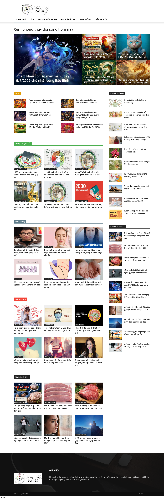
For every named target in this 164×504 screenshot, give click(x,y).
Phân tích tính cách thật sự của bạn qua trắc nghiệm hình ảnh (88, 330)
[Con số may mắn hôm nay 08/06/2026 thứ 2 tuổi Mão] (20, 116)
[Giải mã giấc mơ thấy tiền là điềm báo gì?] (115, 103)
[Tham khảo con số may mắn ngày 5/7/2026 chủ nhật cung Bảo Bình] (48, 60)
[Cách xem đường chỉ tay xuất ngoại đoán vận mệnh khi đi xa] (28, 269)
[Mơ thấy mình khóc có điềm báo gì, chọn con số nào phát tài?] (115, 310)
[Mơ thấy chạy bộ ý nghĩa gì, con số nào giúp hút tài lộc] (115, 335)
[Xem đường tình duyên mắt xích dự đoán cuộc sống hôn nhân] (58, 269)
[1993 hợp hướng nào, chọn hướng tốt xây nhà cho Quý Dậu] (28, 159)
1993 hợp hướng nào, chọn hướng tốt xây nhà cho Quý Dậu (26, 175)
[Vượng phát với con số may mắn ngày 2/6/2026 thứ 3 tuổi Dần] (67, 128)
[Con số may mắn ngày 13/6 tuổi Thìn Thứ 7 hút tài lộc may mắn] (133, 73)
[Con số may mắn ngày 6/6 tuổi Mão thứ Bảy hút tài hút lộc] (20, 128)
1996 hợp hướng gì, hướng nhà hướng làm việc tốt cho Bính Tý (56, 175)
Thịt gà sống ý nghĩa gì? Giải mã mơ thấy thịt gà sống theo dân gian (137, 235)
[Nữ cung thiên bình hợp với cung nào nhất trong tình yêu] (28, 347)
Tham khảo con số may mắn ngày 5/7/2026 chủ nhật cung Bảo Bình (136, 285)
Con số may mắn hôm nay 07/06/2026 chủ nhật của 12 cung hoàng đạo (87, 114)
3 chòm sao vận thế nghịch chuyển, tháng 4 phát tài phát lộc (88, 362)
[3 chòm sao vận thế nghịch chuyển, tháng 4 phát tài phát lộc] (89, 347)
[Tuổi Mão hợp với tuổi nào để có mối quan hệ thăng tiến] (115, 214)
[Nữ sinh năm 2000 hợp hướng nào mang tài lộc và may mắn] (89, 191)
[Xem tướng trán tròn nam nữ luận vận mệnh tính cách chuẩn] (58, 237)
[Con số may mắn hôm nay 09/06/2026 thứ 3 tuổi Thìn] (67, 103)
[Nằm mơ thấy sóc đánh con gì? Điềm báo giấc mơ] (115, 165)
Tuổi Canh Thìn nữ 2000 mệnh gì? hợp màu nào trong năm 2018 (136, 127)
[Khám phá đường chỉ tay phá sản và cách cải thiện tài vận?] (89, 269)
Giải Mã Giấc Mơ (19, 402)
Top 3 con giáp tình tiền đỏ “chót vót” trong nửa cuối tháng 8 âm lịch (137, 114)
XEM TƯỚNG (85, 19)
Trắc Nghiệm (18, 324)
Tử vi (17, 93)
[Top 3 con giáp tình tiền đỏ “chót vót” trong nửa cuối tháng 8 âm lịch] (115, 114)
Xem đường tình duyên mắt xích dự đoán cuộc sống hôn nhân (57, 285)
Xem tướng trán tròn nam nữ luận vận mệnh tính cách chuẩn (57, 252)
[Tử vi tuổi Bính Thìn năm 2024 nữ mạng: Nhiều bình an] (115, 177)
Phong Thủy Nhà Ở (20, 169)
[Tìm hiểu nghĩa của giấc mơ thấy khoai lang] (115, 153)
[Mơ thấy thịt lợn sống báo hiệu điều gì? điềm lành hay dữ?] (115, 249)
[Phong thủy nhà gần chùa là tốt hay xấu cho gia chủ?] (115, 189)
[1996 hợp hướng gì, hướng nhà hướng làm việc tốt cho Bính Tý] (58, 159)
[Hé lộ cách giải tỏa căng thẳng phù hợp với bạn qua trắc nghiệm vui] (28, 315)
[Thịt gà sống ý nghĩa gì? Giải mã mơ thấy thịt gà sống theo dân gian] (115, 236)
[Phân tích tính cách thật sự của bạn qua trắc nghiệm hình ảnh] (89, 315)
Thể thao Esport (144, 494)
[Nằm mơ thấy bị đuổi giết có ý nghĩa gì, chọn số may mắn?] (115, 273)
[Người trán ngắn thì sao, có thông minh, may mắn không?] (89, 237)
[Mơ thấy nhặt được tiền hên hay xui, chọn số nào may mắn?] (115, 347)
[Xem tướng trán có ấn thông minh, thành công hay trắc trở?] (28, 237)
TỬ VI (32, 19)
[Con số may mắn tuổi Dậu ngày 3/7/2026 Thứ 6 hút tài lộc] (99, 47)
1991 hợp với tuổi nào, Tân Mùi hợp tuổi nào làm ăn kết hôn (26, 207)
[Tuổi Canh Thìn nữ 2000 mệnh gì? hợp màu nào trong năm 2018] (115, 127)
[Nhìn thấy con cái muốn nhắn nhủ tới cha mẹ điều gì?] (115, 202)
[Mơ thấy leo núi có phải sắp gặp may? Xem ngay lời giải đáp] (115, 323)
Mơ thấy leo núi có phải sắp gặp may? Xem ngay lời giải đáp (87, 440)
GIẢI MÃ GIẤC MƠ (68, 19)
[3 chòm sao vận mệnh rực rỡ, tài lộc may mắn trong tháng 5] (115, 140)
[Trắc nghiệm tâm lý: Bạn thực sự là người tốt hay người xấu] (58, 315)
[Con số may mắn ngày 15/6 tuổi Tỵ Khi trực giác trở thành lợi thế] (99, 73)
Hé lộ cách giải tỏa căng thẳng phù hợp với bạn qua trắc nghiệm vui (27, 330)
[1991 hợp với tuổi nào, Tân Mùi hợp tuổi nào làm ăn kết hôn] (28, 191)
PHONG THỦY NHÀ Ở (47, 19)
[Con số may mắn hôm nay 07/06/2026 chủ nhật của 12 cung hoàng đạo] (67, 116)
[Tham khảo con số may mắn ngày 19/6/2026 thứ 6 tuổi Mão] (133, 47)
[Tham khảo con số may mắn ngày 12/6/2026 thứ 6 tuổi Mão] (20, 103)
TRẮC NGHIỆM (101, 19)
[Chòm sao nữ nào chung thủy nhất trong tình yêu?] (58, 347)
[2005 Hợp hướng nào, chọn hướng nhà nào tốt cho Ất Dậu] (58, 191)
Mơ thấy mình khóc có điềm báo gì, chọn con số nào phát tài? (57, 440)
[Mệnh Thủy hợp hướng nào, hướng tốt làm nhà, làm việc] (89, 159)
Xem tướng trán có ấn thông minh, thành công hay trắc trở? (26, 252)
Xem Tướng (18, 247)
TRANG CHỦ (20, 19)
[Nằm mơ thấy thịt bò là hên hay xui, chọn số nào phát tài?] (115, 261)
